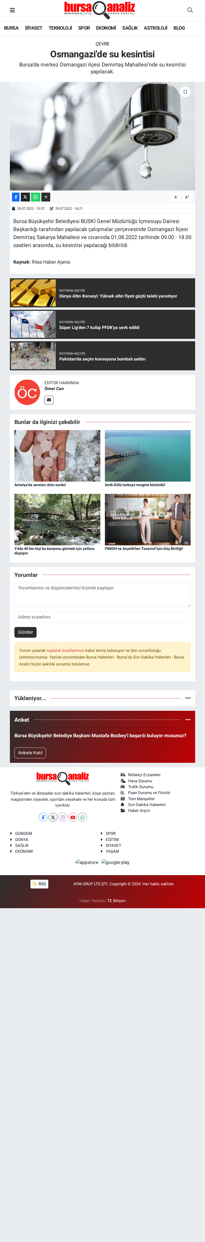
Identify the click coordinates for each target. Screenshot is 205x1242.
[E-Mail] (49, 400)
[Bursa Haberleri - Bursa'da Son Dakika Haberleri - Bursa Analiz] (100, 10)
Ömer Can (54, 388)
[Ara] (190, 10)
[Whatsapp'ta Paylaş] (35, 197)
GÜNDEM (23, 833)
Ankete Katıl (30, 752)
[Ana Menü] (12, 10)
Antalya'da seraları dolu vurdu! (40, 485)
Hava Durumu (140, 781)
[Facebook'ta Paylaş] (15, 197)
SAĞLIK (129, 28)
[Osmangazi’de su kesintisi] (102, 136)
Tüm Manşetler (141, 798)
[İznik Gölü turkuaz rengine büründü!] (148, 455)
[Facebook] (43, 817)
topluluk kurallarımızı (66, 650)
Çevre (102, 43)
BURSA (11, 28)
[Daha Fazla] (45, 197)
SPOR (84, 28)
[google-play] (115, 862)
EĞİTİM (112, 839)
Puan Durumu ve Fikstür (149, 792)
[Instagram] (62, 817)
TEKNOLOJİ (60, 28)
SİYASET (33, 28)
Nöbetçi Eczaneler (144, 774)
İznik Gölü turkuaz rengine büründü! (135, 485)
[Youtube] (72, 817)
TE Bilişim (116, 900)
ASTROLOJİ (155, 28)
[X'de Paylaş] (25, 197)
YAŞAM (112, 851)
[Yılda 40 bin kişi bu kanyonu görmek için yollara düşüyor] (57, 519)
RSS (42, 884)
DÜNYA (21, 839)
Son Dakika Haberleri (147, 804)
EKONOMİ (106, 28)
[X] (53, 817)
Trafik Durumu (140, 786)
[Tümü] (188, 698)
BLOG (179, 28)
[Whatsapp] (82, 817)
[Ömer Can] (27, 392)
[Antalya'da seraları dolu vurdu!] (57, 455)
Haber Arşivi (139, 810)
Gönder (25, 632)
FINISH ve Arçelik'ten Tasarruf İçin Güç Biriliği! (144, 548)
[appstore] (87, 862)
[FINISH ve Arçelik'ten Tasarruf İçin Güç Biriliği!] (148, 519)
